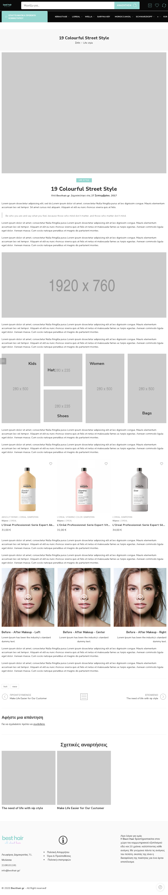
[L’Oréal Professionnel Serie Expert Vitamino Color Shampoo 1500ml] (84, 486)
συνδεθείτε (39, 724)
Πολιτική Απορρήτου (58, 852)
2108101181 (9, 865)
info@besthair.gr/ (11, 870)
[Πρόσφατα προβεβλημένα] (160, 887)
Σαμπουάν (32, 517)
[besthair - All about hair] (7, 5)
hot (5, 686)
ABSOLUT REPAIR (10, 517)
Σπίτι (77, 42)
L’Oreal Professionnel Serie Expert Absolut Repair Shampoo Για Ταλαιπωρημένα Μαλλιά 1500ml (28, 525)
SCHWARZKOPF (144, 16)
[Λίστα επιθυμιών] (50, 463)
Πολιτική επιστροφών (60, 859)
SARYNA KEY (103, 16)
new (14, 686)
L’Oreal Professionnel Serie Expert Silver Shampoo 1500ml (139, 525)
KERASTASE (61, 16)
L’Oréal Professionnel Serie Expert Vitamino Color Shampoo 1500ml (84, 525)
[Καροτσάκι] (150, 5)
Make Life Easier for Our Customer (80, 808)
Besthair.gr (63, 195)
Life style (88, 42)
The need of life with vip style (22, 808)
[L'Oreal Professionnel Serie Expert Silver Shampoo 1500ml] (139, 486)
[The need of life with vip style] (28, 778)
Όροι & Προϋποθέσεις (59, 856)
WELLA (88, 16)
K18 (165, 16)
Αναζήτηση (124, 5)
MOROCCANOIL (123, 16)
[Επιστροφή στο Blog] (84, 696)
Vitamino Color (74, 517)
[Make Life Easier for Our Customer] (84, 778)
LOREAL (76, 16)
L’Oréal (22, 517)
